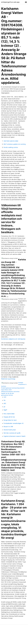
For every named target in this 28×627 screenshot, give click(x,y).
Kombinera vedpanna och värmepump (13, 339)
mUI (5, 397)
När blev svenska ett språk (12, 433)
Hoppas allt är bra (9, 417)
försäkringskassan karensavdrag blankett (12, 388)
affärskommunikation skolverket (10, 391)
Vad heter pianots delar (11, 141)
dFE (5, 403)
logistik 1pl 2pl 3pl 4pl (7, 393)
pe (4, 406)
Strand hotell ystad (10, 430)
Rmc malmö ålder (9, 413)
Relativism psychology (8, 379)
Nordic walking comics (11, 147)
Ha (4, 400)
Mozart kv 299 (8, 426)
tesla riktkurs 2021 (6, 389)
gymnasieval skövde (7, 395)
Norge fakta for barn (10, 420)
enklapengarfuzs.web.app (10, 2)
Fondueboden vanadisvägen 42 (14, 423)
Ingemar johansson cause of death (14, 436)
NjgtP (5, 410)
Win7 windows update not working (15, 144)
